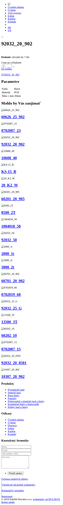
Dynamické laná (16, 389)
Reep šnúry (13, 395)
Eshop (11, 15)
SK (9, 27)
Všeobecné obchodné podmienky (18, 484)
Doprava (12, 425)
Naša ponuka (14, 13)
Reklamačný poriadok (12, 490)
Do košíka (6, 68)
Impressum (6, 496)
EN (9, 30)
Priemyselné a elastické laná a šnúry (26, 401)
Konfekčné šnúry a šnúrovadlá (23, 404)
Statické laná (14, 392)
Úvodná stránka (16, 7)
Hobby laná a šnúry (18, 407)
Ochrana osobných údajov (14, 479)
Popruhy (12, 398)
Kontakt (12, 21)
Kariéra (11, 18)
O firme (12, 10)
